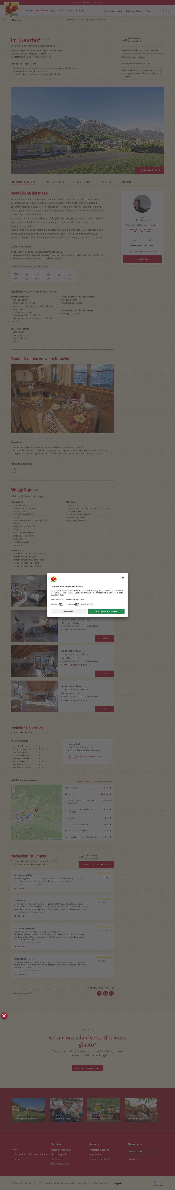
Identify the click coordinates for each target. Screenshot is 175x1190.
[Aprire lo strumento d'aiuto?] (4, 1015)
